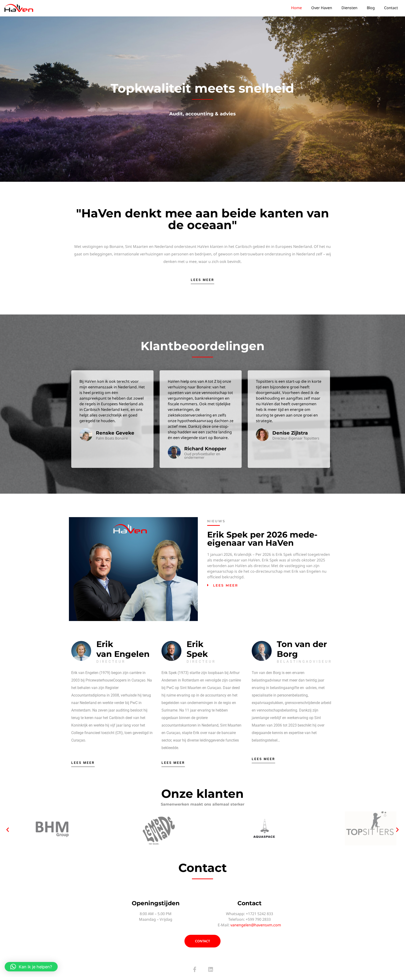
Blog (371, 7)
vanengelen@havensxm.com (255, 925)
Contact (391, 7)
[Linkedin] (210, 969)
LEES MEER (225, 585)
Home (296, 7)
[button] (270, 585)
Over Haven (321, 7)
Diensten (349, 7)
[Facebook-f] (194, 969)
